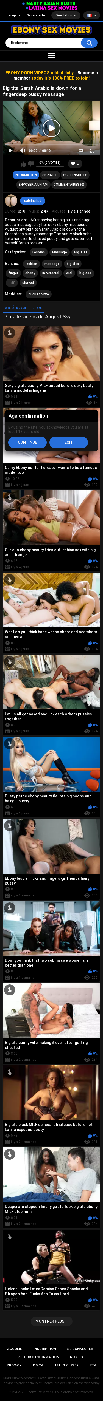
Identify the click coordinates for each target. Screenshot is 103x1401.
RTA (93, 1365)
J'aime (23, 164)
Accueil (14, 1349)
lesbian (31, 264)
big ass (85, 273)
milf (12, 283)
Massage (59, 252)
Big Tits (80, 252)
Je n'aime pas (31, 164)
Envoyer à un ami (33, 184)
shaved (28, 283)
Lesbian (38, 252)
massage (52, 264)
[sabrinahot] (11, 200)
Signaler (50, 175)
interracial (50, 273)
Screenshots (75, 175)
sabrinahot (32, 201)
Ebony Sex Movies (40, 1392)
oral (69, 273)
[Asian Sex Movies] (49, 4)
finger (13, 273)
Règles (76, 1357)
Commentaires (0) (69, 184)
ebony (30, 273)
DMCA (38, 1365)
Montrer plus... (51, 1321)
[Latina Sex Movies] (52, 8)
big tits (73, 264)
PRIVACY (14, 1365)
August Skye (38, 294)
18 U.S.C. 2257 (66, 1365)
